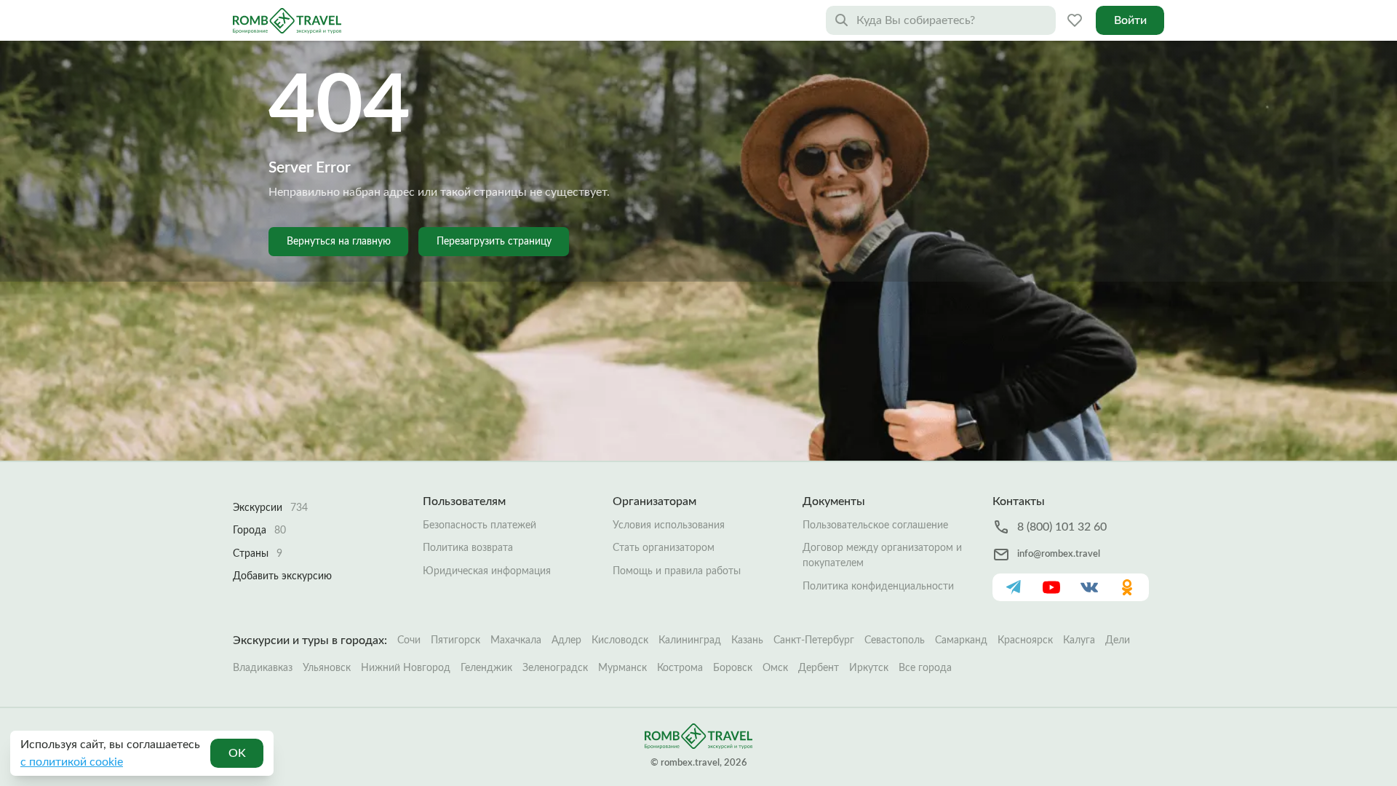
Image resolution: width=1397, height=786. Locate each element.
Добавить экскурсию (282, 576)
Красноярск (1025, 640)
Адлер (566, 640)
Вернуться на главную (339, 242)
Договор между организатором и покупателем (882, 555)
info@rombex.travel (1058, 554)
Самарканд (961, 640)
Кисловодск (620, 640)
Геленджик (486, 668)
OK (237, 753)
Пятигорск (455, 640)
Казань (747, 640)
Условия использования (669, 525)
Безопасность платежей (479, 525)
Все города (925, 668)
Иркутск (868, 668)
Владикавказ (262, 668)
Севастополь (894, 640)
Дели (1117, 640)
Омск (775, 668)
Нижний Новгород (405, 668)
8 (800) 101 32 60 (1062, 527)
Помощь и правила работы (677, 571)
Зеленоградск (555, 668)
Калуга (1079, 640)
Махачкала (515, 640)
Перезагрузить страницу (494, 242)
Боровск (732, 668)
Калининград (689, 640)
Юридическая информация (487, 571)
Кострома (680, 668)
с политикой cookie (71, 762)
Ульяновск (327, 668)
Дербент (818, 668)
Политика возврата (468, 548)
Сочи (409, 640)
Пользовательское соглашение (875, 525)
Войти (1130, 20)
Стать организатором (664, 548)
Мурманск (622, 668)
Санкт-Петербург (813, 640)
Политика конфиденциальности (878, 586)
